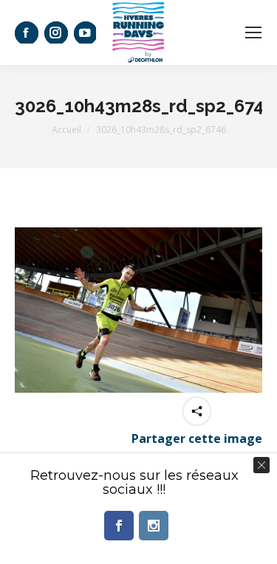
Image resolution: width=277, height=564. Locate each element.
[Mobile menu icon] (253, 32)
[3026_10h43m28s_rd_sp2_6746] (138, 310)
